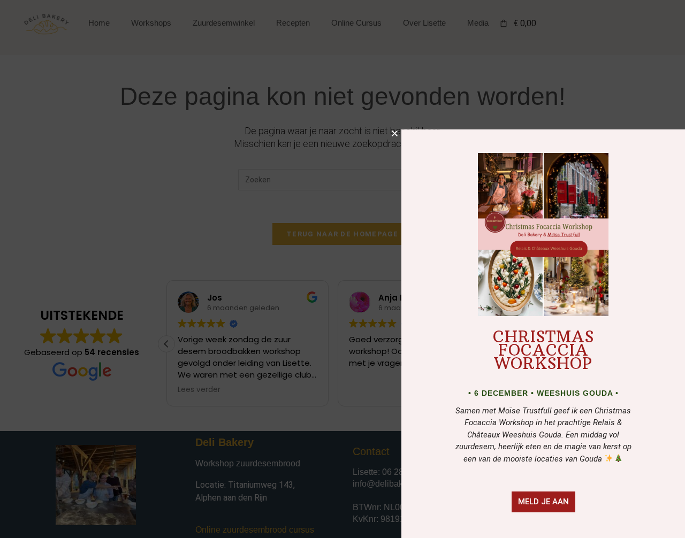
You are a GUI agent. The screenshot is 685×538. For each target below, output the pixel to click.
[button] (395, 133)
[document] (342, 269)
